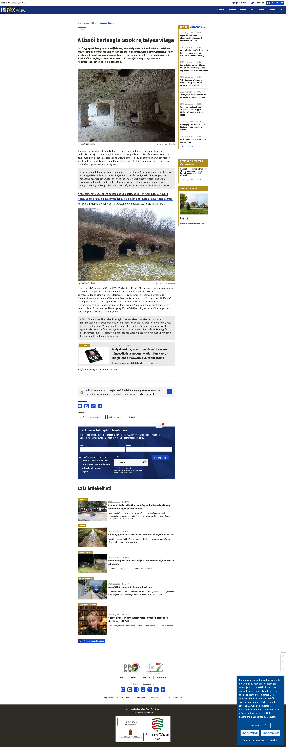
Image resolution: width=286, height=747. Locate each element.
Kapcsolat (125, 697)
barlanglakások (97, 417)
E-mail (129, 445)
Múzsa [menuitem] (261, 10)
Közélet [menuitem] (220, 10)
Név (81, 445)
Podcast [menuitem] (232, 10)
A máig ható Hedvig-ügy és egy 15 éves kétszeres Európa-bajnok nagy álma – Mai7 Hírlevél (193, 172)
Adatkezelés (140, 697)
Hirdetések (177, 697)
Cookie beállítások (158, 697)
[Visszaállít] (283, 668)
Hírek (134, 677)
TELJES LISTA (187, 146)
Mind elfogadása (271, 733)
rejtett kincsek (115, 417)
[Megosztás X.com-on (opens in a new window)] (100, 406)
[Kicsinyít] (283, 662)
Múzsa (146, 677)
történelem (132, 417)
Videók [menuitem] (243, 10)
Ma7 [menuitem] (252, 10)
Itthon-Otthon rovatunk (192, 223)
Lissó (82, 30)
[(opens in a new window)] (123, 689)
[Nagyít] (283, 656)
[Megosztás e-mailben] (80, 406)
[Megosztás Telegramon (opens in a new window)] (93, 406)
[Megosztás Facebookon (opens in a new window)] (86, 406)
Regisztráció (258, 3)
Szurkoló (161, 677)
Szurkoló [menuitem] (273, 10)
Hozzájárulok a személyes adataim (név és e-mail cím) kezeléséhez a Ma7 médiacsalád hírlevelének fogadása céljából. (96, 464)
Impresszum (109, 697)
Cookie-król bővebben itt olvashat (260, 740)
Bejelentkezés (240, 3)
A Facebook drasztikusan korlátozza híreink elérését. (104, 435)
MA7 (122, 677)
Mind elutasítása (250, 733)
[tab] (184, 27)
